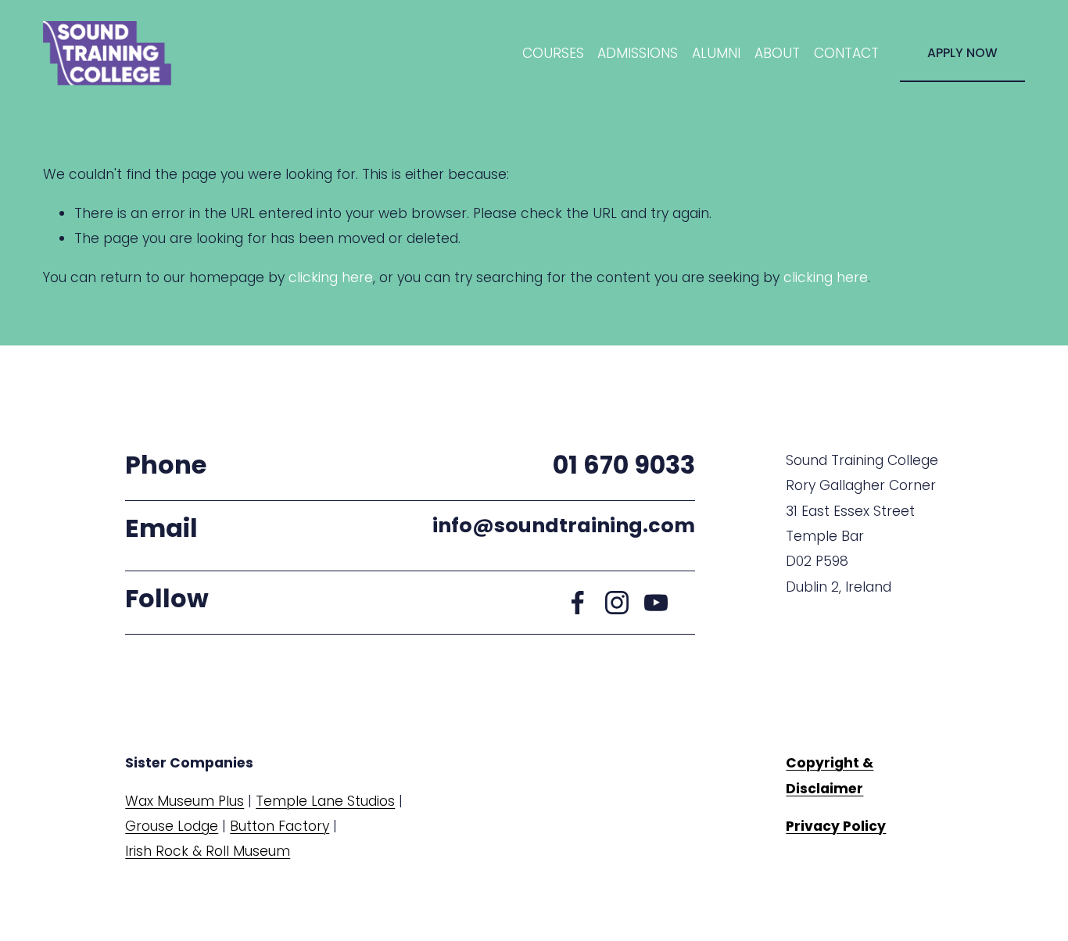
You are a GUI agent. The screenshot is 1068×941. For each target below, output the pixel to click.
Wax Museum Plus (184, 801)
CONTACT (846, 53)
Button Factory (279, 826)
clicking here (331, 277)
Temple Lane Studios (325, 801)
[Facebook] (577, 602)
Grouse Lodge (171, 826)
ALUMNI (716, 53)
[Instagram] (616, 602)
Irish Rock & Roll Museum (207, 851)
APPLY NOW (962, 53)
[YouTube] (655, 602)
